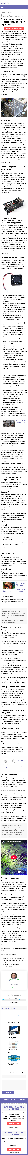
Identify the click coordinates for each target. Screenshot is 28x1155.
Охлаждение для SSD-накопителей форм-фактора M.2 (13, 1051)
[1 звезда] (7, 995)
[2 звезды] (8, 995)
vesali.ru (5, 3)
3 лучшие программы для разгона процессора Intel (13, 1065)
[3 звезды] (10, 995)
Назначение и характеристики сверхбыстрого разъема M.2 (12, 1036)
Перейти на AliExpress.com (14, 28)
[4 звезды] (11, 995)
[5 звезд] (12, 995)
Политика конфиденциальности (18, 1099)
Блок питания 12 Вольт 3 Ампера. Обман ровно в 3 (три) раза (13, 1022)
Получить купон (14, 1123)
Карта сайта (21, 1100)
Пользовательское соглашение (11, 1100)
